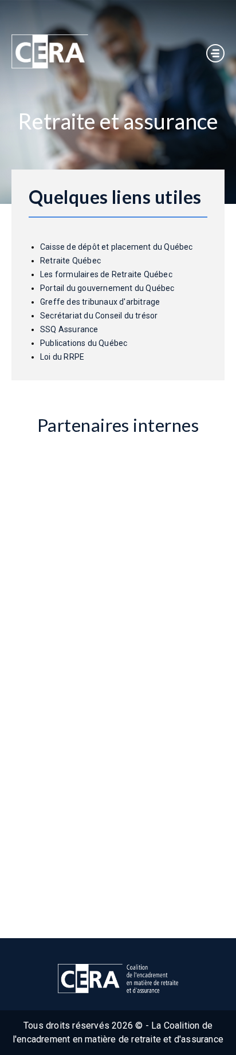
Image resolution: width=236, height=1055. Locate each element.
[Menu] (215, 53)
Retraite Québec (71, 260)
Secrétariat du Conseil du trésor (99, 315)
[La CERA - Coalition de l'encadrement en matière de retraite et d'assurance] (49, 51)
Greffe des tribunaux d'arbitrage (100, 301)
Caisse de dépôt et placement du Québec (116, 246)
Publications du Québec (83, 343)
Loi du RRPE (62, 356)
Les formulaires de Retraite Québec (106, 274)
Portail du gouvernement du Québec (107, 288)
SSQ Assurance (69, 329)
